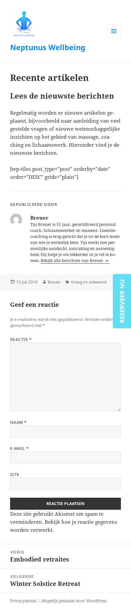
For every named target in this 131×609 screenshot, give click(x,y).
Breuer (54, 282)
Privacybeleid (23, 601)
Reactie (21, 339)
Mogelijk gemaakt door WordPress (73, 601)
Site (14, 474)
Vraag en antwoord (88, 282)
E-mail (19, 448)
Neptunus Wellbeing (47, 47)
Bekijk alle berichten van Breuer (72, 260)
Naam (18, 422)
